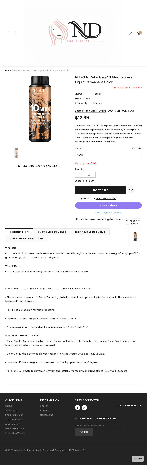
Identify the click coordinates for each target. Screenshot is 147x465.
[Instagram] (84, 407)
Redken (97, 94)
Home (8, 70)
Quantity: (80, 169)
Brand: (78, 93)
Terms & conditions (106, 198)
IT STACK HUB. (77, 450)
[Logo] (73, 33)
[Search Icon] (15, 33)
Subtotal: (80, 180)
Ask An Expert (51, 166)
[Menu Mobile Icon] (7, 33)
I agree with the (87, 198)
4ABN (78, 148)
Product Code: (83, 98)
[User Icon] (130, 33)
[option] (38, 109)
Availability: (81, 103)
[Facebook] (77, 407)
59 (81, 219)
